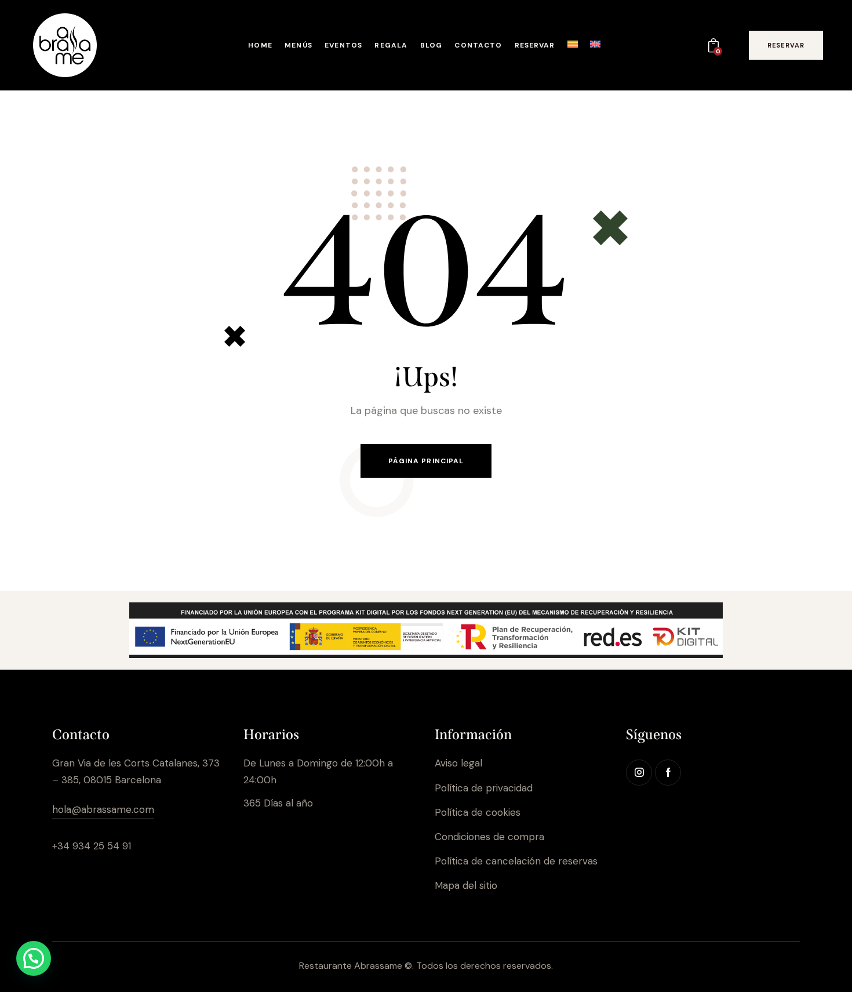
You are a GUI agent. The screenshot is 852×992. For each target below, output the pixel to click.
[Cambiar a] (572, 47)
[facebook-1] (668, 773)
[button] (33, 958)
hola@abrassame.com (103, 809)
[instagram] (639, 773)
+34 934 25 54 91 (91, 846)
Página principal (426, 461)
